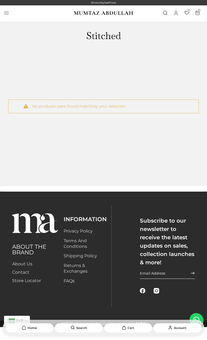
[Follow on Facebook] (143, 290)
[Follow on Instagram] (156, 290)
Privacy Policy (78, 231)
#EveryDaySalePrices (103, 2)
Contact (20, 272)
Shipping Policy (80, 255)
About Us (22, 263)
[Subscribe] (189, 273)
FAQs (69, 280)
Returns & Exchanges (76, 268)
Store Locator (26, 280)
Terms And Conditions (75, 243)
